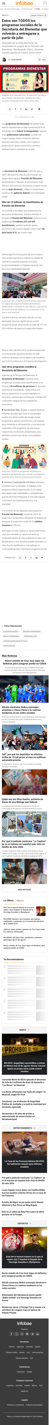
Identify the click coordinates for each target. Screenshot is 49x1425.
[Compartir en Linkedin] (26, 109)
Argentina (20, 1347)
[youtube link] (27, 1334)
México (5, 15)
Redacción (21, 1372)
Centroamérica (37, 1352)
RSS (31, 1358)
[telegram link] (32, 1334)
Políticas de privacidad (34, 1405)
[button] (3, 3)
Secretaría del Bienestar (31, 631)
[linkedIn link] (37, 1334)
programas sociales (10, 631)
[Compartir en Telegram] (31, 109)
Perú (28, 1352)
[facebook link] (11, 1334)
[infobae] (24, 3)
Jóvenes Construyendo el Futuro (15, 641)
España (37, 1347)
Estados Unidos (11, 1352)
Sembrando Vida (30, 636)
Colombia (29, 1347)
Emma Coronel (19, 9)
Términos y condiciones (15, 1405)
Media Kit (24, 1391)
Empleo (29, 1372)
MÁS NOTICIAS (24, 890)
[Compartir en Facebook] (15, 109)
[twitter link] (17, 1334)
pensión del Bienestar (11, 636)
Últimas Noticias (22, 1358)
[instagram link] (22, 1334)
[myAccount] (45, 3)
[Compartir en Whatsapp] (10, 109)
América (12, 1347)
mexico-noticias (9, 646)
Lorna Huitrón (16, 60)
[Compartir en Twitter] (21, 109)
